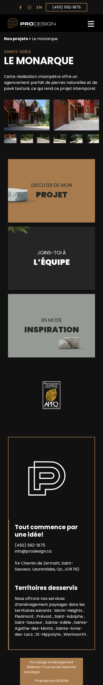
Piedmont (25, 616)
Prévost (44, 616)
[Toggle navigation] (91, 23)
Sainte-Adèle (58, 622)
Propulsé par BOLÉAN (51, 681)
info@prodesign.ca (33, 551)
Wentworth (75, 634)
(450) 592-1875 (66, 7)
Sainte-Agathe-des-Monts (51, 625)
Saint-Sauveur (29, 622)
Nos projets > (17, 39)
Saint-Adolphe (69, 616)
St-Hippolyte (49, 634)
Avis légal (32, 672)
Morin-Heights (68, 610)
